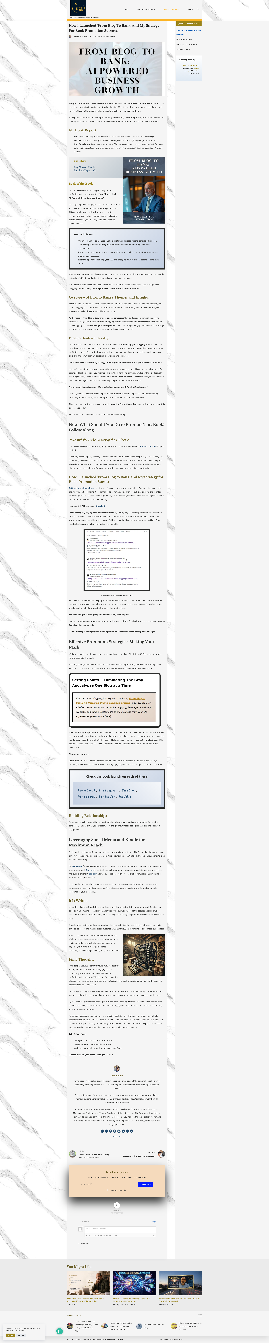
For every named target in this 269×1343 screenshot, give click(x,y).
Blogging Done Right (188, 59)
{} (112, 1235)
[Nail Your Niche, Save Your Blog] (139, 1326)
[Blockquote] (104, 1235)
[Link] (110, 1235)
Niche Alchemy (183, 49)
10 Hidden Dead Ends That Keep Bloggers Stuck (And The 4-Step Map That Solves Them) (86, 1326)
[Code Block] (107, 1235)
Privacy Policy (122, 1190)
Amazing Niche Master (102, 36)
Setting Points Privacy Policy (104, 1339)
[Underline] (92, 1235)
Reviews (112, 36)
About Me (191, 9)
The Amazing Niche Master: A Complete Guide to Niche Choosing (190, 1326)
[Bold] (86, 1235)
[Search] (198, 9)
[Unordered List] (101, 1235)
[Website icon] (110, 1131)
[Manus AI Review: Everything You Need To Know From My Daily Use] (134, 1283)
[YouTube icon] (131, 1131)
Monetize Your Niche (171, 9)
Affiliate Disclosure (83, 1339)
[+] (116, 1235)
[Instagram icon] (119, 1131)
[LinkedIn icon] (106, 1131)
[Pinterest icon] (123, 1131)
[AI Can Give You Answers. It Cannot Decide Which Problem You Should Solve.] (88, 1283)
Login (154, 1222)
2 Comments (131, 1304)
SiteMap (120, 1339)
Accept (10, 1335)
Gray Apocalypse (184, 39)
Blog (126, 9)
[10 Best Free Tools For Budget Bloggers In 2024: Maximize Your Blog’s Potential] (104, 1326)
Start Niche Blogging (145, 9)
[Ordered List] (98, 1235)
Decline (21, 1335)
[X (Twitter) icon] (114, 1131)
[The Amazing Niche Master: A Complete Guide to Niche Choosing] (174, 1326)
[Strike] (95, 1235)
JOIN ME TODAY (194, 74)
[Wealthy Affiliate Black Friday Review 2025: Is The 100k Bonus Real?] (180, 1283)
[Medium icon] (127, 1131)
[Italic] (89, 1235)
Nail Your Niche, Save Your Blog (154, 1326)
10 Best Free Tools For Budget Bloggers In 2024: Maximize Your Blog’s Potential (121, 1326)
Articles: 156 (117, 1136)
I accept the (118, 1190)
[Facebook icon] (102, 1131)
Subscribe (145, 1184)
